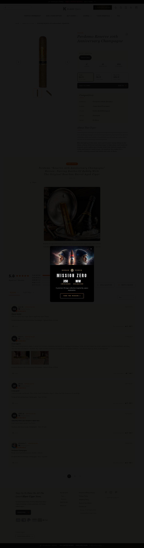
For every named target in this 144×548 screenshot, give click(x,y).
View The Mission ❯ (72, 295)
